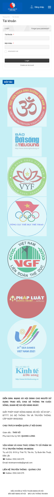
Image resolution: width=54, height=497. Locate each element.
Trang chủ (6, 17)
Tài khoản (8, 35)
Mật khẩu (8, 43)
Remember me (13, 51)
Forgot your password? (40, 29)
